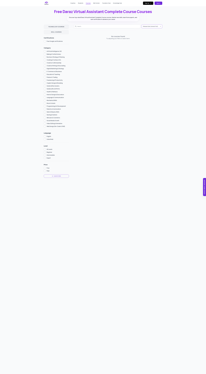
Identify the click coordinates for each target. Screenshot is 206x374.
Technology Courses (56, 26)
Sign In (158, 3)
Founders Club (106, 3)
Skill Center (96, 3)
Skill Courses (56, 32)
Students (80, 3)
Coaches (72, 3)
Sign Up (147, 3)
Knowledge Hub (117, 3)
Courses (88, 3)
